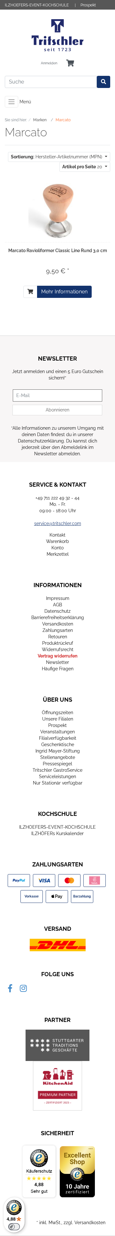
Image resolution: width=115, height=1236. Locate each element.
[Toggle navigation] (11, 102)
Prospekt (88, 5)
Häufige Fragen (57, 668)
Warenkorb (57, 541)
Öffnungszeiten (57, 712)
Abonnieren (57, 409)
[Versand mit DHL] (58, 944)
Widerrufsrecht (57, 649)
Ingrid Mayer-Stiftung (57, 751)
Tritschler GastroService (57, 770)
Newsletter (57, 662)
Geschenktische (57, 744)
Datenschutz (57, 611)
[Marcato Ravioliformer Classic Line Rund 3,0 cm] (57, 209)
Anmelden (49, 63)
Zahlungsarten (57, 630)
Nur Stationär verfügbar (57, 782)
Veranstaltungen (57, 731)
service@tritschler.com (57, 523)
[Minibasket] (70, 63)
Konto (57, 547)
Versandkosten (57, 623)
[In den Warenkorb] (30, 292)
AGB (57, 604)
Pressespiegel (57, 763)
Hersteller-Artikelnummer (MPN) (57, 156)
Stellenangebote (57, 757)
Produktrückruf (57, 643)
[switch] (14, 1226)
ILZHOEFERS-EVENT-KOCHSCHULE (37, 5)
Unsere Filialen (57, 719)
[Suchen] (103, 82)
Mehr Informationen (64, 292)
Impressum (57, 598)
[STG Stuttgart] (57, 1045)
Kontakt (57, 535)
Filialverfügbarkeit (57, 738)
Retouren (57, 636)
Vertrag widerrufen (57, 655)
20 (82, 166)
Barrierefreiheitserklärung (57, 617)
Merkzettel (58, 554)
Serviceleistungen (57, 776)
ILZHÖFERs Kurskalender (57, 833)
